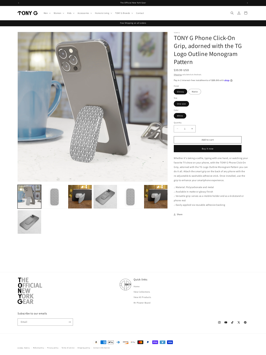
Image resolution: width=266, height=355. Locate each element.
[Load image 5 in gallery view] (105, 196)
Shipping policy (83, 348)
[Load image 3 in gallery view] (54, 196)
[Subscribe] (69, 322)
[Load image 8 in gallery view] (29, 222)
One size (181, 103)
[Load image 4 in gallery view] (80, 196)
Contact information (101, 348)
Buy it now (208, 148)
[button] (47, 13)
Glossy (180, 91)
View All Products (142, 297)
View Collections (142, 291)
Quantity (177, 122)
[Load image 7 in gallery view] (156, 196)
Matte (195, 91)
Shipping (178, 74)
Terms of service (68, 348)
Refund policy (38, 348)
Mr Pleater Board (142, 302)
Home (136, 286)
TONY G (27, 348)
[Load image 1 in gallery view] (29, 196)
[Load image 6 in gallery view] (130, 196)
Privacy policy (52, 348)
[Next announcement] (247, 3)
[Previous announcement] (18, 3)
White (180, 115)
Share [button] (180, 214)
